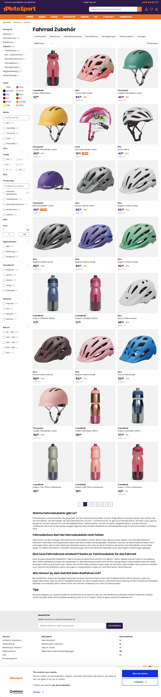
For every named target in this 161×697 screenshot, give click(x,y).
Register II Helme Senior (128, 204)
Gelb (8, 105)
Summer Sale (126, 17)
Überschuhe (55, 36)
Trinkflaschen (12, 50)
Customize (138, 682)
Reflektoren (9, 42)
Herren (29, 17)
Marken (85, 17)
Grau (21, 87)
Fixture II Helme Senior (84, 204)
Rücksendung (8, 644)
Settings (36, 692)
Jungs (8, 285)
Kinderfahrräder (11, 75)
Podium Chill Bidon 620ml (44, 317)
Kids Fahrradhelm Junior (43, 204)
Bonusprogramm (10, 658)
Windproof (10, 256)
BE (120, 644)
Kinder (54, 17)
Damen (42, 17)
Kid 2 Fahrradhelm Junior (86, 148)
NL (120, 640)
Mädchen (10, 270)
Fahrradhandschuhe (15, 59)
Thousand (10, 133)
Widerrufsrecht (9, 651)
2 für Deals (108, 17)
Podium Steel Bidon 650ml (86, 429)
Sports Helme (123, 148)
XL (7, 169)
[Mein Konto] (146, 9)
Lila (7, 98)
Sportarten (69, 17)
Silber (21, 105)
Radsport (17, 22)
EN (120, 655)
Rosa (21, 90)
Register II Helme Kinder (85, 260)
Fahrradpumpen (13, 67)
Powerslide (10, 143)
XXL (20, 169)
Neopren (9, 314)
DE (120, 651)
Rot (20, 98)
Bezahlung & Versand (12, 647)
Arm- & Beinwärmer (15, 54)
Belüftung (10, 251)
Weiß (8, 87)
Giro (8, 123)
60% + (8, 352)
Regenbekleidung (12, 71)
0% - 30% (10, 332)
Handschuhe (11, 209)
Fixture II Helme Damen (43, 373)
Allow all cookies (140, 673)
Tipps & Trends (48, 647)
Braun (8, 101)
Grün (21, 94)
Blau (8, 94)
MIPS (8, 246)
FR (120, 647)
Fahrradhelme (12, 63)
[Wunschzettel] (151, 9)
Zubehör (27, 22)
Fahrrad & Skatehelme (11, 192)
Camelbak (10, 128)
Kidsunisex (10, 290)
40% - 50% (10, 337)
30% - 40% (10, 342)
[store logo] (19, 9)
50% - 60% (10, 347)
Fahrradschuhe (11, 38)
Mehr (5, 148)
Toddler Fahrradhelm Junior (130, 91)
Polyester (10, 303)
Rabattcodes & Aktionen (52, 644)
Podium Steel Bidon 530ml (129, 429)
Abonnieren (114, 625)
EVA (7, 308)
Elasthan (9, 319)
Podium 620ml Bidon (42, 91)
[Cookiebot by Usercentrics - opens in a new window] (16, 692)
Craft (8, 138)
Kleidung (8, 34)
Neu (96, 17)
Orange (22, 101)
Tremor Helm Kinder (84, 91)
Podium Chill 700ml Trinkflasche (47, 485)
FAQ (4, 655)
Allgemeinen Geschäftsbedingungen (58, 651)
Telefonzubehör (126, 36)
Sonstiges (141, 36)
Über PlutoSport (48, 640)
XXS (7, 159)
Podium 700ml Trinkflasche (130, 485)
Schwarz (9, 90)
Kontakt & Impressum (12, 640)
